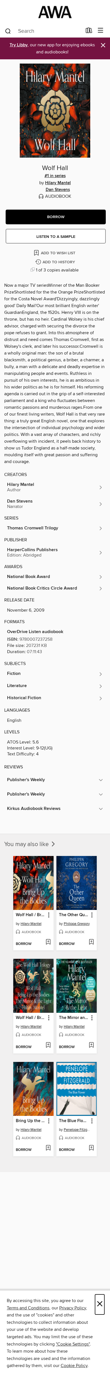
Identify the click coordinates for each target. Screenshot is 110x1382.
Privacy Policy (72, 1308)
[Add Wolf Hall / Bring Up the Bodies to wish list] (48, 942)
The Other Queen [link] (74, 915)
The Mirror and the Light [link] (74, 1017)
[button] (56, 217)
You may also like (27, 844)
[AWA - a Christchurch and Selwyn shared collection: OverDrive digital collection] (55, 12)
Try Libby (19, 45)
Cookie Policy (74, 1365)
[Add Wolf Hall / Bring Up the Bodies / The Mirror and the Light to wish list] (48, 1045)
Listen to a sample (55, 236)
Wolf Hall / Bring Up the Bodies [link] (31, 915)
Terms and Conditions (28, 1308)
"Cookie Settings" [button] (73, 1344)
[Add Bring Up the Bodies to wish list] (48, 1148)
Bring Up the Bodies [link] (31, 1121)
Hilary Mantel (58, 183)
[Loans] (89, 31)
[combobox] (43, 31)
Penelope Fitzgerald (77, 1129)
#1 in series (55, 176)
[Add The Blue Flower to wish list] (91, 1148)
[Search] (8, 30)
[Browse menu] (100, 30)
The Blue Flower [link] (74, 1121)
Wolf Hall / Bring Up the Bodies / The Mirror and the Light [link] (31, 1017)
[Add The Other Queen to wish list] (91, 942)
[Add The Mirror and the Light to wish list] (91, 1045)
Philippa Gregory (77, 924)
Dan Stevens (58, 189)
